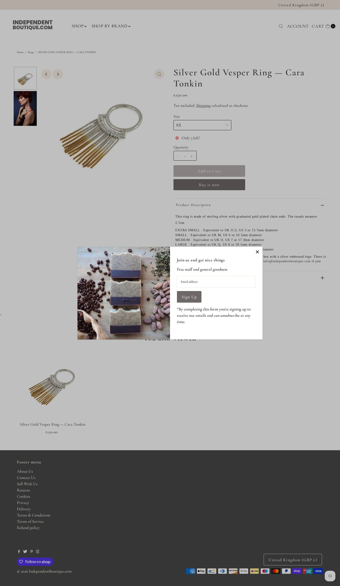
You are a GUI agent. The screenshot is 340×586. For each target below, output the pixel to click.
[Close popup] (257, 252)
